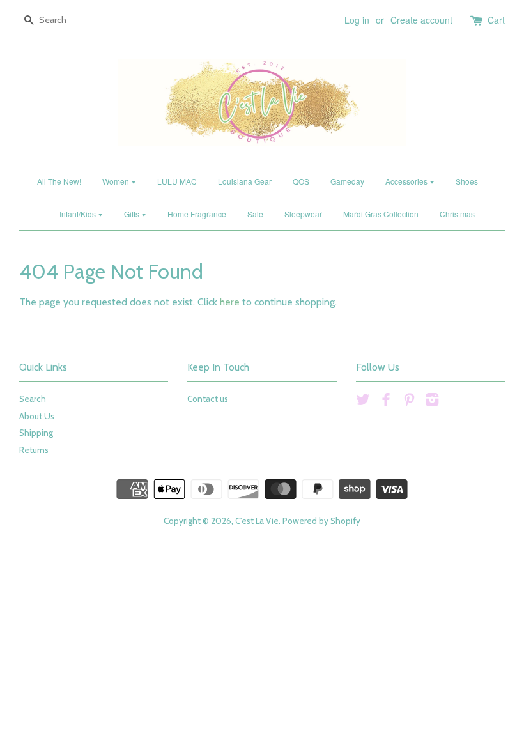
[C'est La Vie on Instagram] (432, 402)
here (230, 302)
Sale (255, 213)
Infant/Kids (78, 213)
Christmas (457, 213)
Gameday (347, 181)
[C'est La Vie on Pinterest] (409, 402)
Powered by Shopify (321, 521)
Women (116, 181)
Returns (34, 450)
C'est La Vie (257, 521)
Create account (421, 19)
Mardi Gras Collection (381, 213)
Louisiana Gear (245, 181)
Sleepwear (303, 213)
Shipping (36, 432)
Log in (356, 19)
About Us (36, 416)
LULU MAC (177, 181)
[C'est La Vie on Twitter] (363, 402)
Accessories (407, 181)
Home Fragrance (196, 213)
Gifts (132, 213)
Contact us (207, 399)
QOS (301, 181)
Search (32, 399)
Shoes (467, 181)
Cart (496, 19)
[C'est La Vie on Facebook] (386, 402)
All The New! (59, 181)
